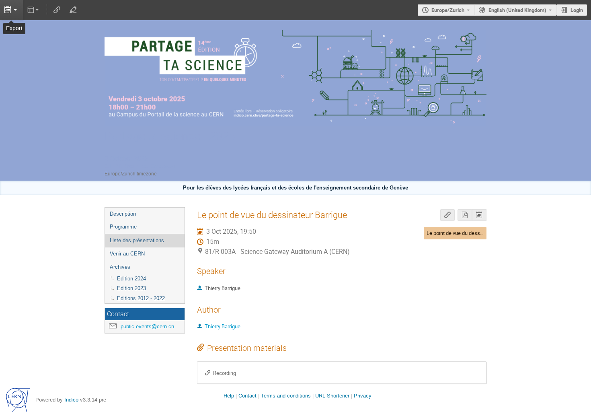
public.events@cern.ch (147, 326)
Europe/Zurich (447, 10)
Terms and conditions (286, 395)
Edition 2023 (131, 288)
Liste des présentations (137, 240)
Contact (247, 395)
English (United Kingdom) (517, 10)
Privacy (362, 395)
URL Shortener (332, 395)
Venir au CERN (127, 254)
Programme (123, 227)
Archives (120, 267)
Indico (71, 399)
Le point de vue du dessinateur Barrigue (471, 233)
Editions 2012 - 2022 (141, 298)
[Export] (11, 10)
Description (123, 214)
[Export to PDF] (465, 215)
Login (576, 10)
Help (229, 395)
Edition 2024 (131, 279)
